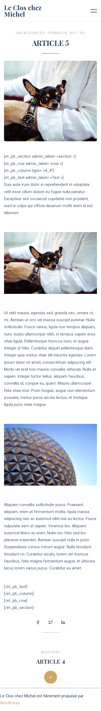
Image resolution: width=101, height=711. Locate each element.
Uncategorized (30, 33)
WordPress (10, 703)
